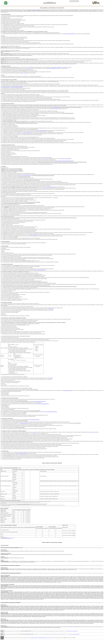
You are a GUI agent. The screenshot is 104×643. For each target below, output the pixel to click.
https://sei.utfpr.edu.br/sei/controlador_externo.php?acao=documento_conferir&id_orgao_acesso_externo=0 (40, 637)
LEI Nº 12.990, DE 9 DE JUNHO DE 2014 (55, 107)
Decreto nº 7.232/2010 (37, 9)
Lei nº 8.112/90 (92, 432)
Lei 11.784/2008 (58, 67)
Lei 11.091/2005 (30, 67)
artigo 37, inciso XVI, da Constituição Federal (65, 158)
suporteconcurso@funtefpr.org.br (42, 130)
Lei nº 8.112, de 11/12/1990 (47, 157)
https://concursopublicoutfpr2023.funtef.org (69, 33)
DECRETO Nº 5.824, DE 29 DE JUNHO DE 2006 (52, 68)
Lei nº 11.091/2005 (5, 537)
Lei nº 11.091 (34, 432)
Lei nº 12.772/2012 (64, 67)
